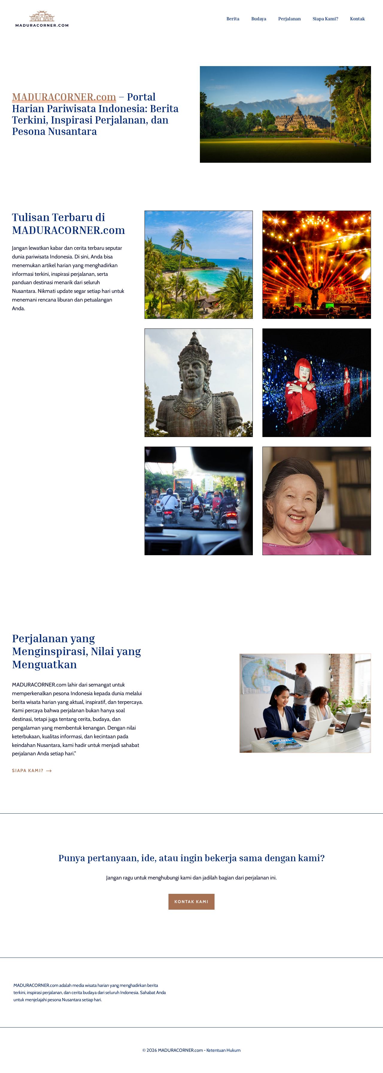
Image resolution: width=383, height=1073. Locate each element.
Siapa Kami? (325, 18)
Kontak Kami (191, 901)
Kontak (357, 18)
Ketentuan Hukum (223, 1050)
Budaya (258, 18)
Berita (233, 18)
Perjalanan (289, 18)
